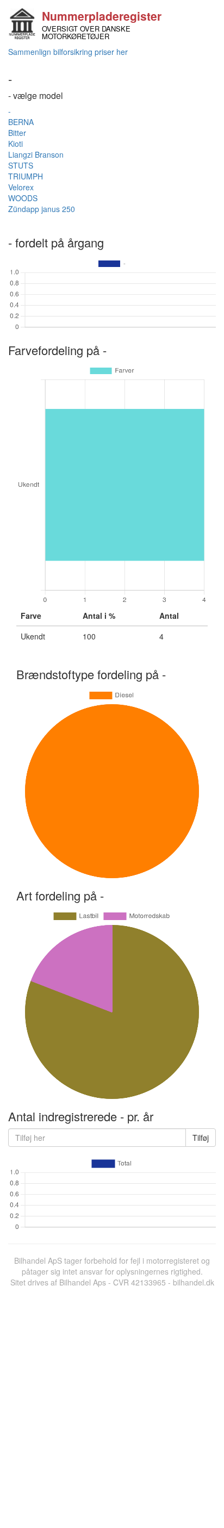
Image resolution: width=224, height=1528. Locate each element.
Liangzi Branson (36, 154)
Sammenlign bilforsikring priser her (68, 51)
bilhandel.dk (193, 1282)
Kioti (15, 143)
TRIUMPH (25, 176)
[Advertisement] (112, 1405)
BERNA (21, 121)
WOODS (23, 197)
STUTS (20, 165)
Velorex (21, 187)
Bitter (17, 132)
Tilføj (200, 1137)
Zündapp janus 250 (41, 208)
